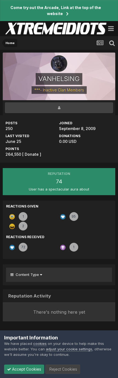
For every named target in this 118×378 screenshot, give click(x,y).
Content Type (26, 274)
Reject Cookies (62, 369)
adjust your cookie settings (69, 349)
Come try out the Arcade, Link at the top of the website (55, 10)
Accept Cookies (26, 369)
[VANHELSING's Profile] (59, 107)
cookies (40, 343)
